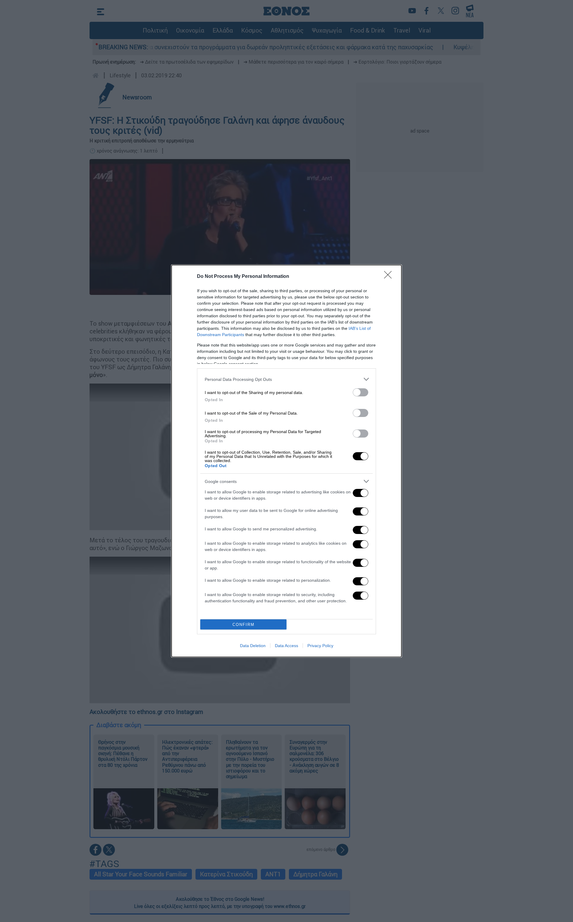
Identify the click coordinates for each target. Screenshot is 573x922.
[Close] (389, 276)
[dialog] (286, 461)
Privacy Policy (320, 645)
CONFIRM (243, 624)
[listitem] (286, 379)
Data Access (286, 645)
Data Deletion (253, 645)
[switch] (360, 392)
